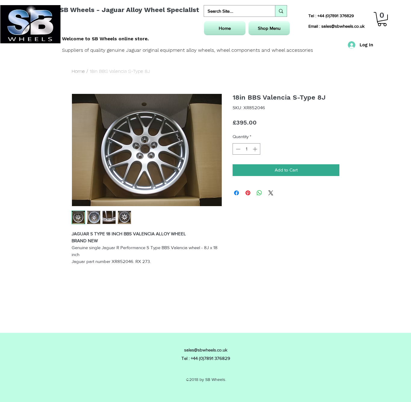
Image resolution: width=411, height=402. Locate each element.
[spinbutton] (247, 149)
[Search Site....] (281, 11)
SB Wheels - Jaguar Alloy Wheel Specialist (129, 10)
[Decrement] (237, 149)
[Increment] (256, 149)
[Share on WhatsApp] (259, 192)
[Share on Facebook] (236, 192)
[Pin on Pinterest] (248, 192)
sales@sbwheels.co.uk (343, 26)
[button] (382, 19)
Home (78, 71)
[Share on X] (270, 192)
